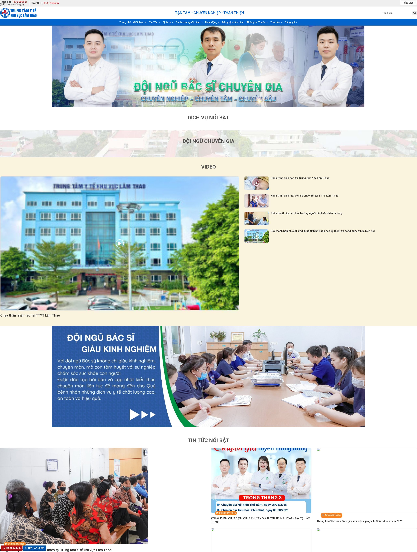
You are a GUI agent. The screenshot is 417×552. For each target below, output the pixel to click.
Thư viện (275, 22)
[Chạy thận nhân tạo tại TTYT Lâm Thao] (119, 243)
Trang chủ (125, 22)
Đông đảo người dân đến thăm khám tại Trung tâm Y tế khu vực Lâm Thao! (56, 550)
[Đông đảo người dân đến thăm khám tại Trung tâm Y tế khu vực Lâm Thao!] (74, 496)
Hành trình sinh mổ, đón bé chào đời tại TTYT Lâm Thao (304, 195)
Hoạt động (211, 22)
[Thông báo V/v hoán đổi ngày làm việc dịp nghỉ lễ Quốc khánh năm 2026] (367, 480)
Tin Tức (153, 22)
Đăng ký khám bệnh (233, 22)
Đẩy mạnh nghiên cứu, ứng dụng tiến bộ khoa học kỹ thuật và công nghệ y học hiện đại (323, 231)
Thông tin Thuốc (256, 22)
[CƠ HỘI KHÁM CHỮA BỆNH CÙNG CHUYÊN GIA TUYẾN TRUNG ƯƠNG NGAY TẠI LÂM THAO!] (261, 480)
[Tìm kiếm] (414, 13)
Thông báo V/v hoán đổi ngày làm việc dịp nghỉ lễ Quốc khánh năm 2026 (359, 521)
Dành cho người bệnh (188, 22)
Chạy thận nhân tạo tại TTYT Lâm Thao (30, 315)
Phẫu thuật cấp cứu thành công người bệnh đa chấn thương (306, 213)
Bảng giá (290, 22)
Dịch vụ (167, 22)
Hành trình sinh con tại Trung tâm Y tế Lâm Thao (300, 178)
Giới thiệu (138, 22)
